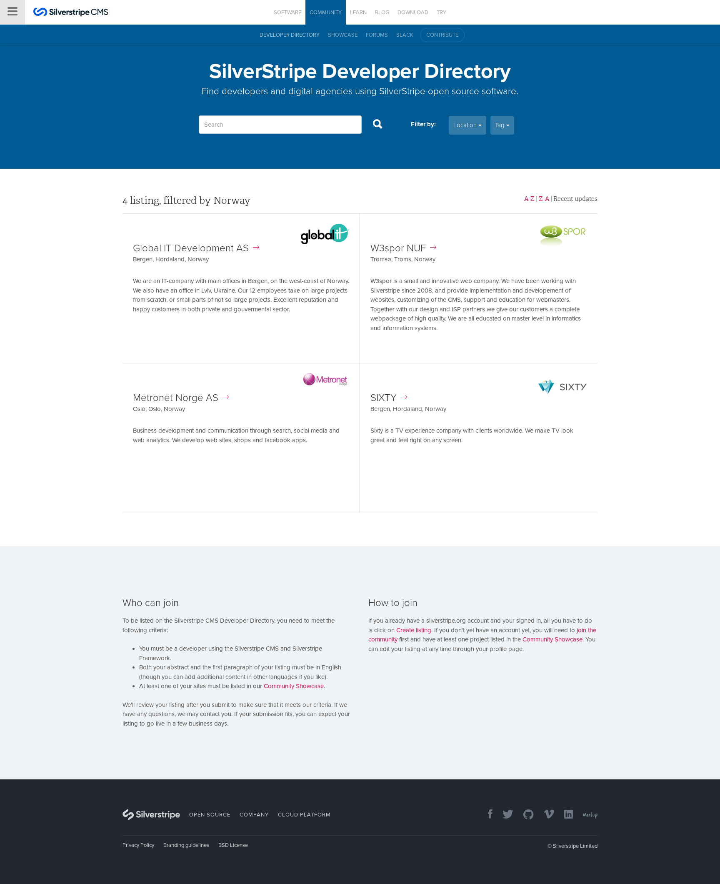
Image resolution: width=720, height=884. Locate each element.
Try (441, 12)
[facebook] (486, 815)
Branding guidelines (186, 845)
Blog (382, 12)
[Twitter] (503, 815)
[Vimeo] (544, 815)
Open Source (209, 814)
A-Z (529, 199)
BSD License (233, 845)
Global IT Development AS (191, 248)
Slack (404, 35)
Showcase (343, 35)
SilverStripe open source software (447, 91)
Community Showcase (294, 686)
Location (465, 125)
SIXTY (383, 398)
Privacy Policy (138, 845)
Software (287, 12)
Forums (377, 35)
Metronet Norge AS (175, 398)
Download (413, 12)
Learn (358, 12)
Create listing (413, 630)
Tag (500, 125)
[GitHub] (524, 815)
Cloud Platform (304, 814)
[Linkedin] (564, 815)
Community (326, 12)
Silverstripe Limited (575, 846)
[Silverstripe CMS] (70, 13)
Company (254, 814)
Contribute (442, 35)
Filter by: (423, 124)
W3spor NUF (398, 248)
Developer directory (290, 35)
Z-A (544, 199)
